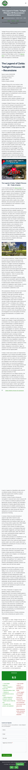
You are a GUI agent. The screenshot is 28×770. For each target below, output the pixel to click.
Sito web (5, 738)
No (16, 767)
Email (4, 734)
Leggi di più (20, 764)
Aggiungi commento (8, 742)
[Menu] (25, 3)
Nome (4, 730)
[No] (26, 765)
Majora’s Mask (18, 188)
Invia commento (7, 755)
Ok (11, 767)
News (25, 18)
